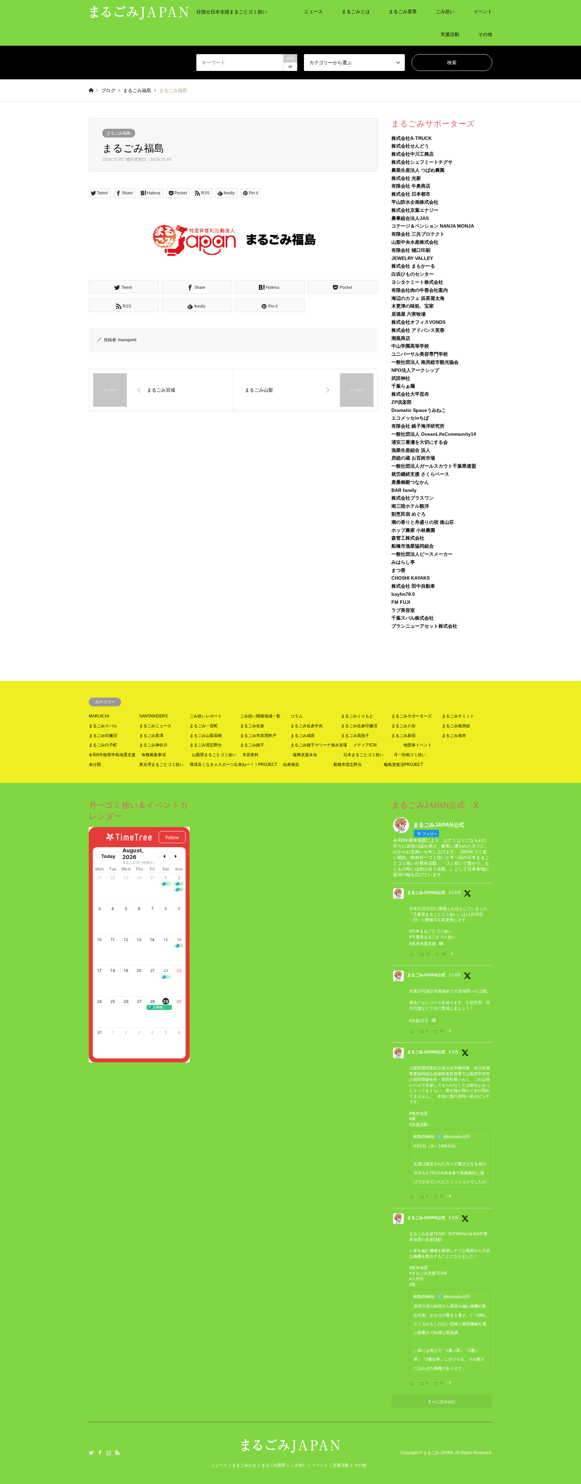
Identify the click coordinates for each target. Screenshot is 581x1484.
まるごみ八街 (403, 726)
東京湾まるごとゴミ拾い (161, 764)
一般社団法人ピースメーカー (422, 554)
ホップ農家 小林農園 (413, 530)
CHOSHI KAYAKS (410, 578)
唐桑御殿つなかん (410, 482)
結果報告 (291, 764)
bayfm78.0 (403, 594)
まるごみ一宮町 (204, 726)
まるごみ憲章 (403, 11)
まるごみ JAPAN (438, 1453)
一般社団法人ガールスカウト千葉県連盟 (433, 466)
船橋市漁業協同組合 (412, 546)
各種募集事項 (154, 754)
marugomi (127, 340)
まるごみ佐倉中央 (306, 726)
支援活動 (449, 34)
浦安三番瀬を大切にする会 (419, 442)
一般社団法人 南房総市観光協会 (425, 362)
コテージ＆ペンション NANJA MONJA (432, 226)
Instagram (108, 1452)
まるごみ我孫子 (355, 735)
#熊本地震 (418, 1113)
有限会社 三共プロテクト (417, 234)
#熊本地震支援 (422, 943)
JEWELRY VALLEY (412, 258)
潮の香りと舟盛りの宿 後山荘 (422, 522)
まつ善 (398, 570)
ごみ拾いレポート (206, 716)
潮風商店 (400, 338)
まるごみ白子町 (103, 745)
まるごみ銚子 (252, 745)
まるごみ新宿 (403, 735)
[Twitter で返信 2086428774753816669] (413, 1384)
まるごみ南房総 (456, 726)
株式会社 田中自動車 (413, 586)
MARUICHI (99, 716)
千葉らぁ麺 (403, 386)
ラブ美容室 (403, 610)
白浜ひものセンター (412, 274)
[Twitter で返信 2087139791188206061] (413, 1032)
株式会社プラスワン (412, 498)
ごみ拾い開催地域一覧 (260, 716)
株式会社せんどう (410, 146)
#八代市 (416, 1279)
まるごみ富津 (151, 735)
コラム (296, 716)
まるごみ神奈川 (153, 745)
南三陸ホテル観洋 (410, 506)
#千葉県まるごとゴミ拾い (432, 937)
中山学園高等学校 (410, 346)
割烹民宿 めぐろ (408, 514)
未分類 (95, 764)
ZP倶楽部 (401, 402)
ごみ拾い (445, 11)
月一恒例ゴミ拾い (410, 754)
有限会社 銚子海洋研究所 (417, 426)
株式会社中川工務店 (412, 154)
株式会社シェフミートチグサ (422, 162)
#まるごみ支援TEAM (428, 1273)
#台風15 (416, 1020)
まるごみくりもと (357, 716)
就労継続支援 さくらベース (420, 474)
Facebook (100, 1452)
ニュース (313, 11)
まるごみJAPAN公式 (426, 892)
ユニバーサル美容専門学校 (419, 354)
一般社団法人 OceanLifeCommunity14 (433, 434)
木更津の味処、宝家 (412, 306)
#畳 (412, 1119)
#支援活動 (418, 1124)
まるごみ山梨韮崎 (206, 735)
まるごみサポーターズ (411, 716)
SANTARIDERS (153, 716)
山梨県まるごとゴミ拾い (214, 754)
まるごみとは (356, 11)
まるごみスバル (103, 726)
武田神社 (400, 378)
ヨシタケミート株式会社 (417, 282)
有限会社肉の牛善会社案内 (419, 290)
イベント (482, 11)
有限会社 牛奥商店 (410, 186)
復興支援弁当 (305, 754)
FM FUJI (400, 602)
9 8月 (454, 1052)
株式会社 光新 (406, 178)
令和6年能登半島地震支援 (112, 754)
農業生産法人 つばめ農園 (417, 170)
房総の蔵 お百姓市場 (413, 458)
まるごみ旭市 (454, 735)
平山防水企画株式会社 (414, 202)
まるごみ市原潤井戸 (258, 735)
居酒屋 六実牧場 (408, 314)
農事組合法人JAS (410, 218)
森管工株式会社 (407, 538)
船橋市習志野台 (348, 764)
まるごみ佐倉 (252, 726)
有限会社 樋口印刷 (410, 250)
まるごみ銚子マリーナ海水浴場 (318, 745)
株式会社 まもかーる (413, 266)
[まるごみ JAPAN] (290, 1449)
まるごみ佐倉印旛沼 (359, 726)
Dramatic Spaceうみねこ (418, 410)
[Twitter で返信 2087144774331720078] (413, 955)
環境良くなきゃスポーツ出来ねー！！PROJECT (233, 764)
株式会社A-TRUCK (411, 138)
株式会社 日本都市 (410, 194)
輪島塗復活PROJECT (403, 764)
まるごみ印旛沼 (103, 735)
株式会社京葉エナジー (414, 210)
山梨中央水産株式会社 (414, 242)
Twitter (91, 1452)
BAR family (404, 490)
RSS (117, 1452)
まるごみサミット (458, 716)
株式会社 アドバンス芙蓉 (417, 330)
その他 (485, 34)
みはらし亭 (403, 562)
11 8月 (455, 892)
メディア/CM (365, 745)
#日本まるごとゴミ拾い (430, 931)
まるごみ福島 (119, 133)
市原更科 (250, 754)
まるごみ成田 (302, 735)
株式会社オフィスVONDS (418, 322)
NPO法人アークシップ (415, 370)
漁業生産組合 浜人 (410, 450)
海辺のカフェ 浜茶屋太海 (417, 298)
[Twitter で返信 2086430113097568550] (413, 1198)
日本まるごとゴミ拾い (363, 754)
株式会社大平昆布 (410, 394)
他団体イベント (417, 745)
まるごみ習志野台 (206, 745)
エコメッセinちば (410, 418)
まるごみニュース (155, 726)
